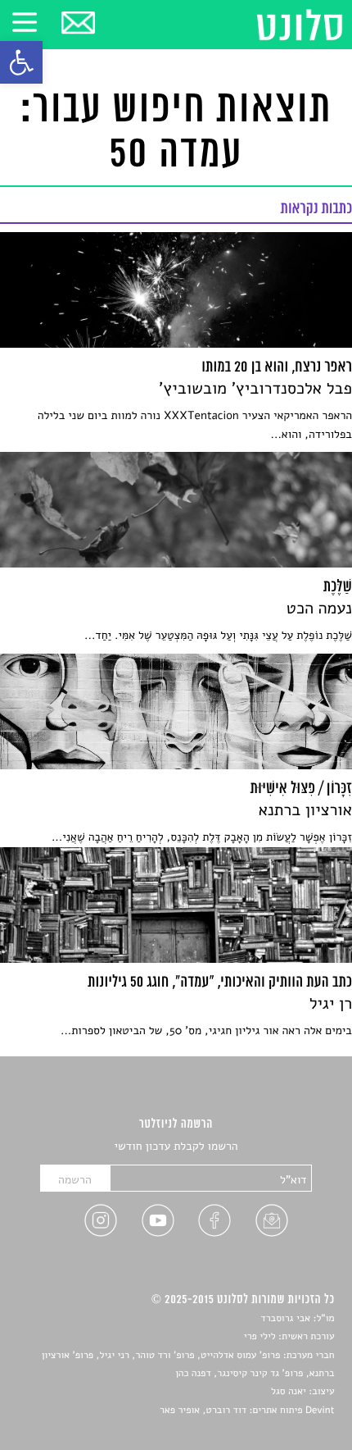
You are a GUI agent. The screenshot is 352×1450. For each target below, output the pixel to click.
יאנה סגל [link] (288, 1391)
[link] (21, 62)
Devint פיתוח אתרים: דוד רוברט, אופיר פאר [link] (247, 1410)
